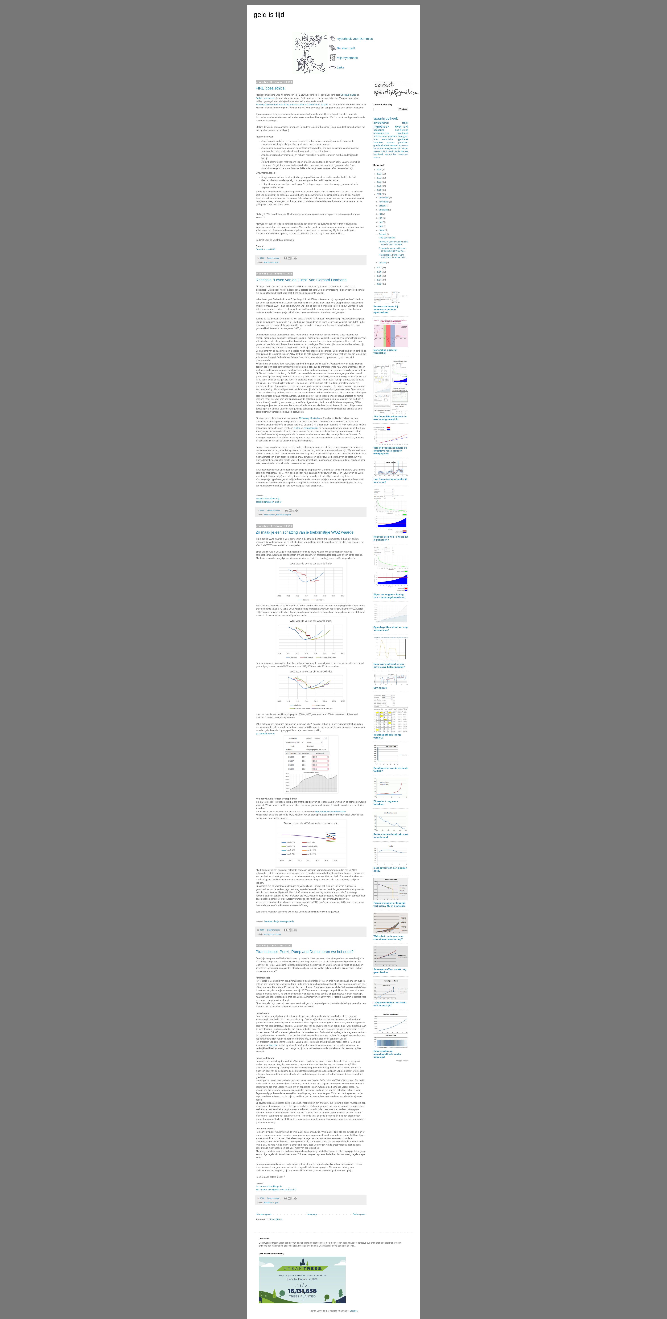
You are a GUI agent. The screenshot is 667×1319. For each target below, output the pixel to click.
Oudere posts (359, 1214)
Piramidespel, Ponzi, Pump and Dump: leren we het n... (393, 256)
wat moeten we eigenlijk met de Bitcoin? (276, 1189)
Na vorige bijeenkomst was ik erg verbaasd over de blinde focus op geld (292, 104)
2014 (379, 280)
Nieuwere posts (264, 1214)
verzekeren (378, 148)
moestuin (396, 148)
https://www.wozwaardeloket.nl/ (330, 811)
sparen (390, 142)
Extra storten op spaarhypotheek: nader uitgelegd (387, 1054)
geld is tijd (269, 14)
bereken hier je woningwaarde (279, 921)
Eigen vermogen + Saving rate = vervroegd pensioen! (389, 596)
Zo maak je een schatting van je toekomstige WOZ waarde (304, 532)
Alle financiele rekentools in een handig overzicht (390, 418)
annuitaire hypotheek (395, 139)
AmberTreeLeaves (265, 98)
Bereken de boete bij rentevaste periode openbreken (385, 309)
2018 (379, 194)
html (375, 139)
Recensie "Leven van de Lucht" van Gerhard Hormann (301, 280)
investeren (381, 122)
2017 (379, 267)
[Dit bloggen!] (289, 258)
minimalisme (380, 136)
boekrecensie (269, 515)
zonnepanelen (311, 428)
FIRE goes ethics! (271, 88)
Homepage (312, 1214)
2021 (379, 182)
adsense (376, 157)
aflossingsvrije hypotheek (390, 133)
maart (382, 230)
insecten (378, 142)
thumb (278, 934)
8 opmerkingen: (273, 1198)
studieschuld (403, 154)
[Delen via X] (292, 258)
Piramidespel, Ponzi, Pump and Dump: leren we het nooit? (304, 951)
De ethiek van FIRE (265, 249)
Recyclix (273, 1045)
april (381, 226)
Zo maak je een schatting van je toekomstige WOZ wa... (392, 249)
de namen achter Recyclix (269, 1186)
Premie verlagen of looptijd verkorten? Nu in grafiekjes (389, 904)
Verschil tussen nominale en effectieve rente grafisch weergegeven (390, 450)
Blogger (353, 1311)
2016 (379, 272)
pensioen (403, 142)
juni (381, 218)
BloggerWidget (402, 1061)
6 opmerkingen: (273, 258)
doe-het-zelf (401, 129)
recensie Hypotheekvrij (267, 498)
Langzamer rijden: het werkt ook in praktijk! (389, 1004)
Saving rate (380, 687)
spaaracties (390, 154)
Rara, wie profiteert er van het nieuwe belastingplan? (389, 665)
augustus (383, 210)
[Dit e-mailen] (285, 258)
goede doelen (381, 145)
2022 (379, 178)
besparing (378, 129)
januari (382, 262)
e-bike (297, 428)
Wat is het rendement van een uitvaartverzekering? (388, 937)
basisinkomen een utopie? (269, 502)
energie (388, 148)
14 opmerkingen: (274, 510)
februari (383, 234)
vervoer (393, 145)
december (384, 197)
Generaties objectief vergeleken (385, 351)
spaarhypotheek (385, 118)
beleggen (403, 136)
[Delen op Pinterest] (295, 258)
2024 (379, 169)
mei (381, 222)
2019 (379, 190)
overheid (267, 934)
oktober (383, 206)
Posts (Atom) (276, 1219)
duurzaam (403, 145)
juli (380, 214)
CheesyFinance (348, 95)
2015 (379, 276)
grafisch (392, 136)
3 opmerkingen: (273, 930)
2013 (379, 284)
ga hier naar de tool (265, 733)
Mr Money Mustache (309, 418)
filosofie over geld (271, 262)
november (384, 202)
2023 (379, 174)
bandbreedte (394, 151)
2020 (379, 186)
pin (273, 934)
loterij (384, 151)
